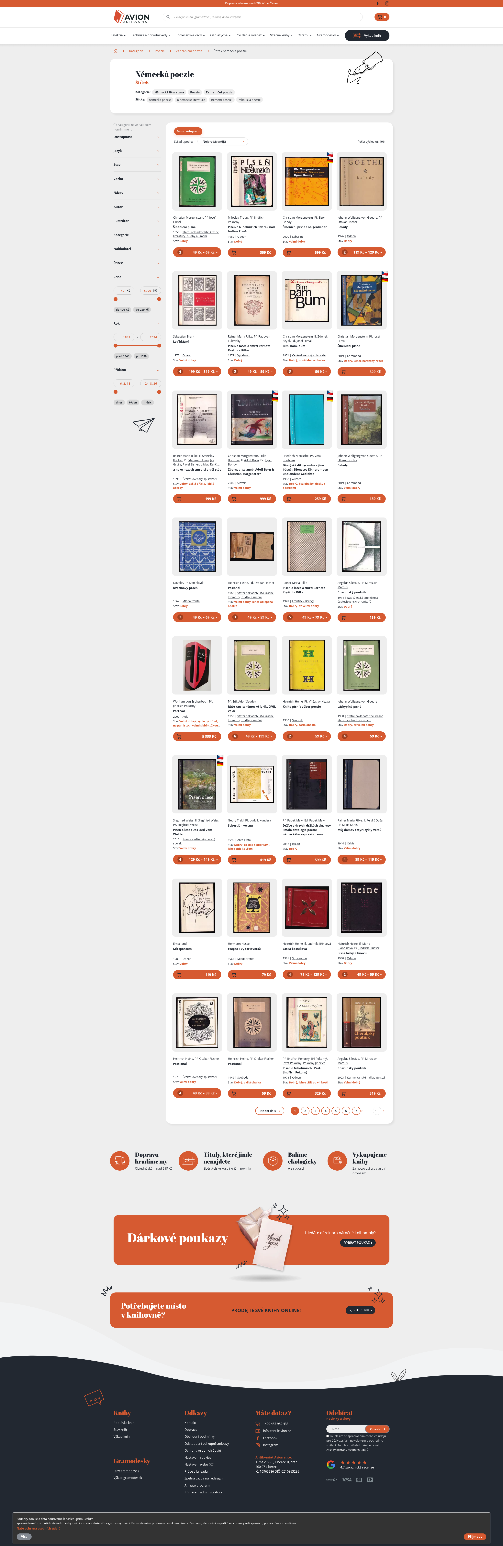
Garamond (354, 356)
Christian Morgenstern (188, 217)
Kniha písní (302, 706)
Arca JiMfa (244, 840)
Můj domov (359, 830)
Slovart (241, 483)
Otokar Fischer (347, 222)
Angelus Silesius (348, 583)
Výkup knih (122, 1436)
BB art (296, 844)
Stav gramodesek (126, 1471)
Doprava (190, 1429)
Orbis (350, 843)
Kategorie (136, 51)
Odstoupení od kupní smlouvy (206, 1443)
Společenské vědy (189, 35)
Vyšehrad (243, 355)
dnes (119, 402)
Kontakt (190, 1423)
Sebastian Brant (183, 336)
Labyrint (297, 236)
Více (24, 1536)
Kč (128, 290)
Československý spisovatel (309, 355)
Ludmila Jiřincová (319, 943)
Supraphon (299, 958)
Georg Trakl (236, 820)
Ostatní (303, 35)
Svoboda (297, 720)
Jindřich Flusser (369, 948)
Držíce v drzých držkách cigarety (307, 829)
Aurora (296, 479)
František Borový (303, 601)
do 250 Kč (142, 310)
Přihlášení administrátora (203, 1492)
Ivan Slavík (196, 583)
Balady (343, 227)
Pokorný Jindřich (314, 1063)
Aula (185, 716)
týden (133, 402)
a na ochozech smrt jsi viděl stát (197, 469)
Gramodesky (326, 35)
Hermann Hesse (239, 943)
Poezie (160, 51)
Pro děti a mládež (249, 35)
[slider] (115, 299)
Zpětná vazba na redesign (203, 1478)
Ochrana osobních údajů (202, 1450)
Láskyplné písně (349, 706)
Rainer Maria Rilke (240, 336)
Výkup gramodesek (128, 1478)
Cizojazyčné (219, 35)
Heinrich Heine (238, 583)
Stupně (244, 949)
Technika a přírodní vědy (149, 35)
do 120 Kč (122, 310)
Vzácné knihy (279, 35)
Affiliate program (197, 1485)
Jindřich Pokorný (184, 706)
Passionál (180, 1064)
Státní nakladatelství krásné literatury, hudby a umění (196, 234)
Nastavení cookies (197, 1457)
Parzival (179, 711)
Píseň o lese (192, 832)
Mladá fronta (191, 601)
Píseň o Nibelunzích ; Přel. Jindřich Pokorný (302, 1070)
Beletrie (116, 35)
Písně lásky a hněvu (352, 953)
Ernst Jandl (180, 943)
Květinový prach (185, 588)
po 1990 (141, 356)
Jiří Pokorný (319, 1058)
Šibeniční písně (184, 227)
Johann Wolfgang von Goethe (357, 217)
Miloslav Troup (238, 217)
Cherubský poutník (352, 592)
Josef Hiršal (304, 341)
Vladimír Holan (198, 460)
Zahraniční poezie (189, 51)
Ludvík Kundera (260, 820)
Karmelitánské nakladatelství (366, 1077)
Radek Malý (295, 820)
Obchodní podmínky (199, 1436)
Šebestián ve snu (240, 825)
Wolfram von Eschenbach (190, 701)
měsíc (147, 402)
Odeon (241, 236)
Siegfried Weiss (183, 820)
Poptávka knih (124, 1423)
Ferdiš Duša (375, 820)
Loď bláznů (181, 341)
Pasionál (234, 588)
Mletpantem (182, 949)
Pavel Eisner (191, 464)
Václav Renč (209, 464)
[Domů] (116, 51)
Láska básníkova (295, 949)
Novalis (178, 583)
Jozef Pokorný (292, 1063)
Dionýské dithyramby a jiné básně (305, 469)
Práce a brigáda (196, 1471)
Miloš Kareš (350, 825)
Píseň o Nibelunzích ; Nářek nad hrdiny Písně (251, 229)
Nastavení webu (199, 1464)
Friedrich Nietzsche (295, 456)
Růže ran (252, 709)
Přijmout (475, 1536)
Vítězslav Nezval (319, 701)
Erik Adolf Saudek (244, 701)
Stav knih (120, 1429)
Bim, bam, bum (294, 346)
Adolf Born (251, 460)
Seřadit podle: (183, 141)
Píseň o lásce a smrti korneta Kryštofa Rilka (249, 348)
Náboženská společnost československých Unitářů (358, 600)
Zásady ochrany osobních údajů (347, 1450)
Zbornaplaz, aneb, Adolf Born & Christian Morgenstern (251, 471)
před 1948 (122, 356)
